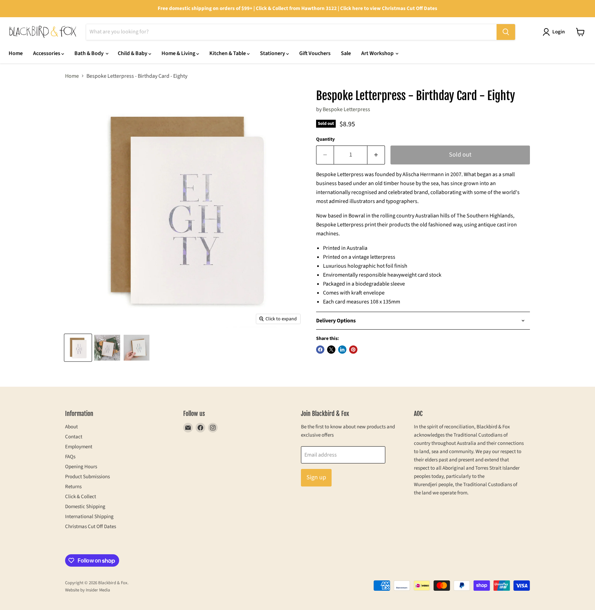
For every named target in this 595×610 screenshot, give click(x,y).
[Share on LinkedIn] (342, 349)
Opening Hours (81, 466)
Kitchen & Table (228, 53)
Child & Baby (133, 53)
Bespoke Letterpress (346, 109)
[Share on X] (331, 349)
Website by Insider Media (87, 590)
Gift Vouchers (315, 53)
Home (16, 53)
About (71, 426)
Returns (73, 486)
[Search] (506, 32)
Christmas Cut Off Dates (90, 526)
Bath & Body (89, 53)
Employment (78, 446)
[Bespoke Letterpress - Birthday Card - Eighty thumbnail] (78, 347)
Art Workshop (378, 53)
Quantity (325, 139)
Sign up (316, 477)
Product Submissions (87, 476)
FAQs (70, 456)
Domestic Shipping (85, 506)
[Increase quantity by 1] (376, 155)
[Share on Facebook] (320, 349)
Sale (346, 53)
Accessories (47, 53)
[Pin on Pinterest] (353, 349)
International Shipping (89, 516)
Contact (73, 436)
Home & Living (178, 53)
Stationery (273, 53)
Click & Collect (80, 496)
